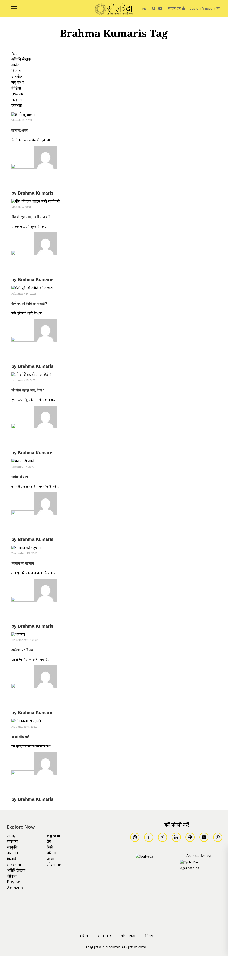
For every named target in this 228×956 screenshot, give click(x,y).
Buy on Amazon (15, 886)
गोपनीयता (128, 936)
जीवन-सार (54, 865)
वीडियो (12, 877)
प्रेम (49, 842)
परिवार (51, 854)
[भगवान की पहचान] (26, 549)
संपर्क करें (104, 936)
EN (144, 9)
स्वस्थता (12, 842)
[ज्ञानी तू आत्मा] (23, 116)
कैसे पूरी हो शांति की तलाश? (29, 303)
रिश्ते (50, 848)
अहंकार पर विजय (22, 650)
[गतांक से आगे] (22, 462)
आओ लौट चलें (20, 737)
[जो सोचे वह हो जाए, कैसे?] (31, 376)
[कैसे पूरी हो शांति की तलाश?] (32, 289)
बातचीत (12, 854)
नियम (149, 936)
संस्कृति (12, 848)
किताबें (11, 859)
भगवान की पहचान (22, 563)
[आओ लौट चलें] (26, 722)
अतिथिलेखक (16, 871)
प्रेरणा (50, 859)
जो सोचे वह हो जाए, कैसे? (27, 390)
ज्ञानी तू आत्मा (19, 130)
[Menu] (14, 6)
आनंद (11, 836)
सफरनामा (14, 865)
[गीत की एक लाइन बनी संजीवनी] (35, 202)
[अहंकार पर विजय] (18, 636)
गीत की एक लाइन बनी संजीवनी (30, 217)
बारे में (83, 936)
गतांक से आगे (19, 477)
